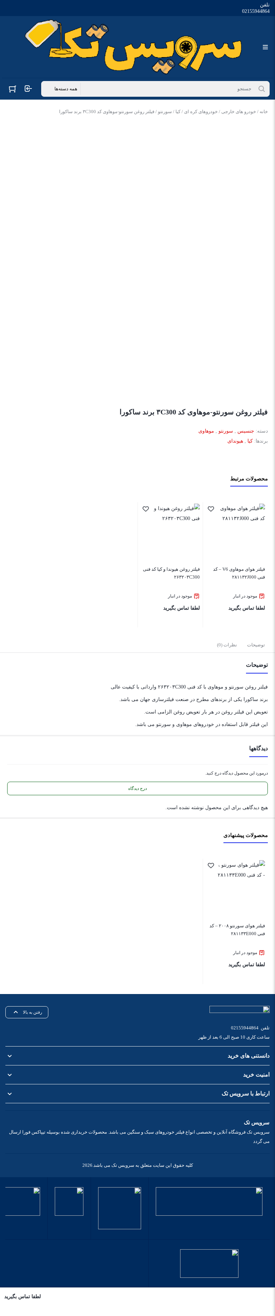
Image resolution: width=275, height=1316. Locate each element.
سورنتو (165, 111)
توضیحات (256, 644)
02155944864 (256, 11)
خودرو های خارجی (238, 111)
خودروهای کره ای (201, 111)
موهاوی (206, 431)
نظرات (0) (227, 644)
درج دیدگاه (137, 788)
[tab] (256, 644)
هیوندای (235, 441)
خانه (264, 111)
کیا (177, 111)
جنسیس (245, 431)
